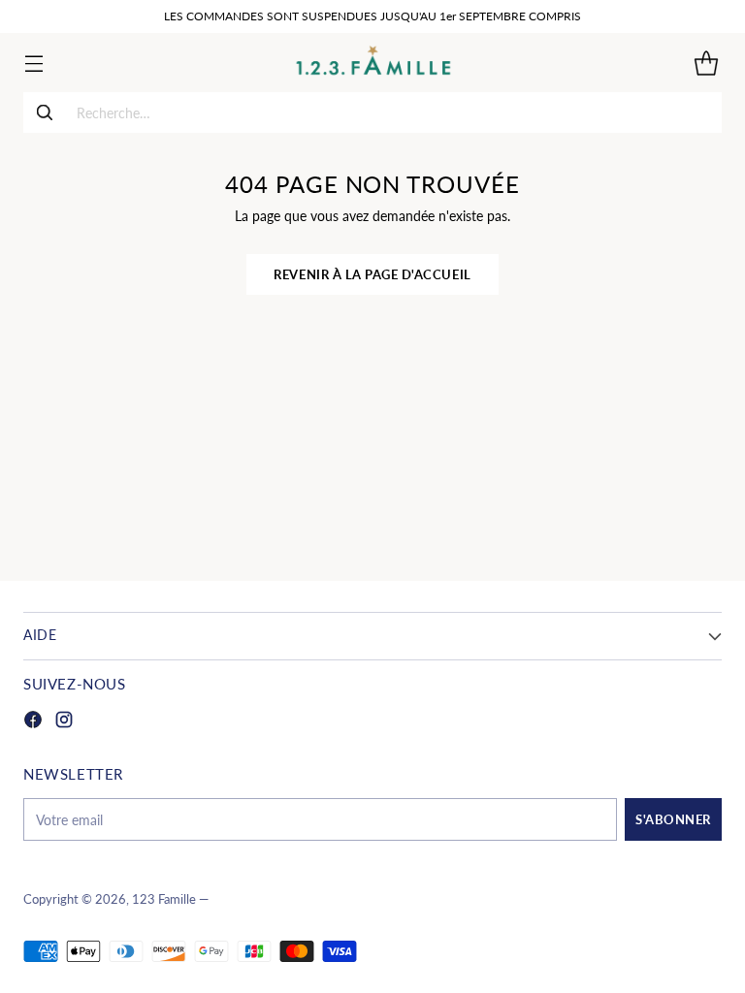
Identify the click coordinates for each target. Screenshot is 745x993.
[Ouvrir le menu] (33, 62)
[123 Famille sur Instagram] (64, 722)
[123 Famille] (373, 62)
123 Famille (164, 899)
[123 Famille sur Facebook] (33, 722)
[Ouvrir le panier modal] (706, 62)
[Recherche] (44, 112)
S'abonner (673, 819)
